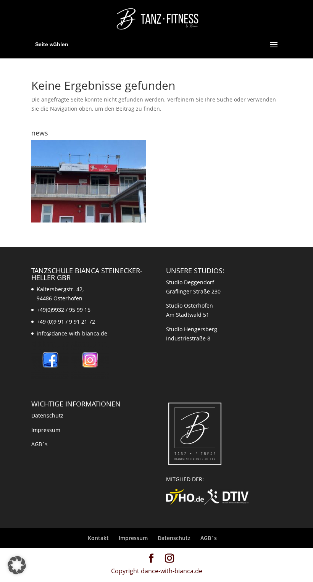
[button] (17, 565)
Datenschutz (47, 415)
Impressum (45, 430)
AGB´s (39, 444)
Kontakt (98, 538)
